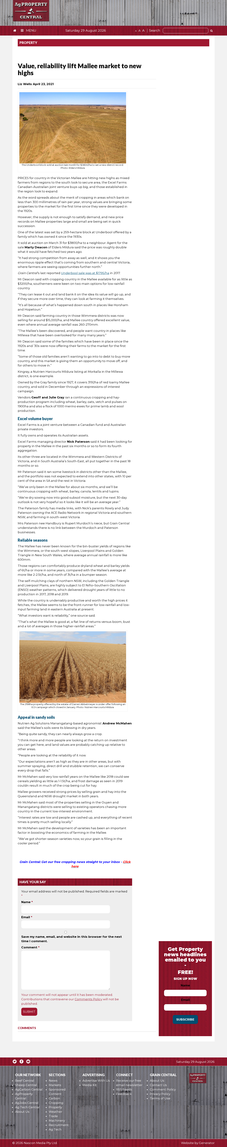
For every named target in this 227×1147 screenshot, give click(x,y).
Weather (55, 1111)
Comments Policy (88, 999)
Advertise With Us (96, 1080)
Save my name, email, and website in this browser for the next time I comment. (71, 939)
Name (27, 902)
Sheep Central (26, 1085)
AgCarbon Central (29, 1089)
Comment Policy (163, 1089)
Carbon (54, 1098)
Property (55, 1107)
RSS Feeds (124, 1089)
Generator (207, 1143)
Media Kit (89, 1085)
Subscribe (185, 1019)
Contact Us (158, 1085)
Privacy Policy (160, 1094)
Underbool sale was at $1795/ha (85, 273)
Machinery (57, 1120)
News (53, 1080)
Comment (30, 947)
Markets (55, 1085)
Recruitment (59, 1125)
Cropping (56, 1103)
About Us (22, 1111)
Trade (53, 1116)
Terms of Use (160, 1098)
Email (26, 917)
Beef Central (24, 1080)
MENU (30, 31)
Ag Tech (55, 1129)
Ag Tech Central (27, 1107)
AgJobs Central (26, 1103)
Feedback (124, 1094)
